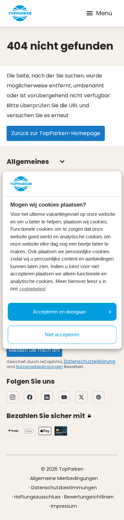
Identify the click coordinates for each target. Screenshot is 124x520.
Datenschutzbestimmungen (64, 487)
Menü (104, 13)
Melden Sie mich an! (34, 350)
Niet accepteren (62, 334)
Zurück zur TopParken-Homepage (55, 133)
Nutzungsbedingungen (39, 366)
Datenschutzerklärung (89, 361)
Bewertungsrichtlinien (89, 497)
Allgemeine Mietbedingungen (64, 478)
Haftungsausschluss (37, 497)
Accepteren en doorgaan (59, 311)
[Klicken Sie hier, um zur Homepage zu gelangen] (20, 13)
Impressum (64, 506)
